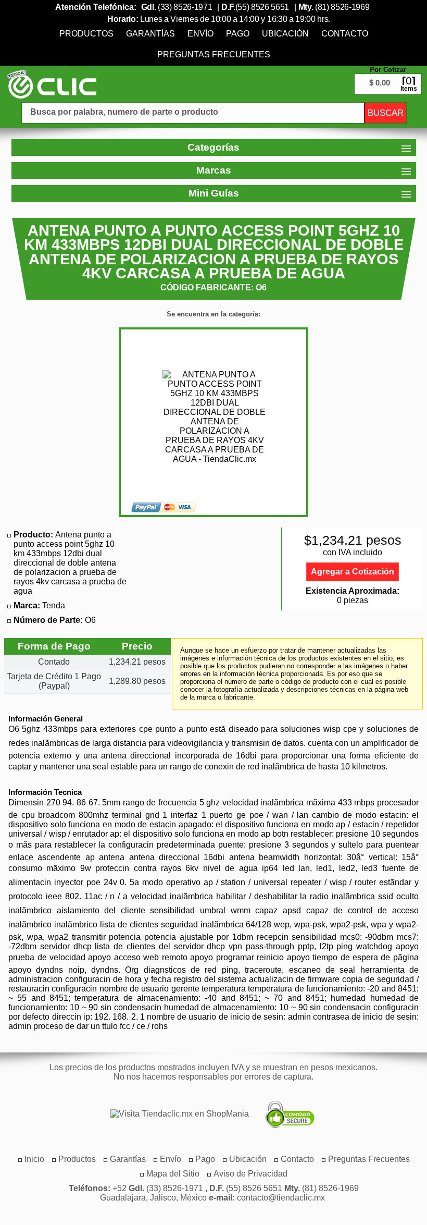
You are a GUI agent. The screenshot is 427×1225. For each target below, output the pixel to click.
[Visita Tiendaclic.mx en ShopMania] (174, 1114)
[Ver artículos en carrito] (388, 76)
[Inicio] (50, 84)
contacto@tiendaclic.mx (281, 1197)
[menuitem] (86, 33)
